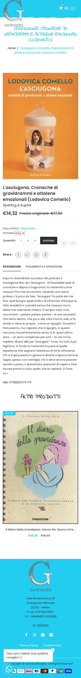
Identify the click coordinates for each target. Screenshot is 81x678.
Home (12, 48)
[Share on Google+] (36, 255)
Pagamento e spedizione (44, 266)
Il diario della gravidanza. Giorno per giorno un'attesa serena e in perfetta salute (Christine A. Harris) (40, 529)
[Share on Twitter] (27, 255)
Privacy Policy (29, 645)
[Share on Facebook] (18, 255)
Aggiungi (48, 240)
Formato (8, 233)
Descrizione (12, 266)
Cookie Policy (52, 645)
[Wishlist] (64, 243)
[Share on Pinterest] (45, 255)
